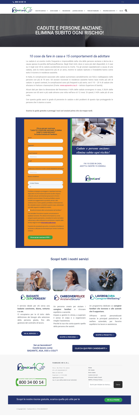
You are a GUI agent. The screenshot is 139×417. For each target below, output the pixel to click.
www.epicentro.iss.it (68, 85)
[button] (126, 10)
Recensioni (66, 11)
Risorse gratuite (109, 11)
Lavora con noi (77, 11)
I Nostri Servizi (40, 11)
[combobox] (100, 384)
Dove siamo (54, 11)
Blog (121, 11)
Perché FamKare (93, 11)
